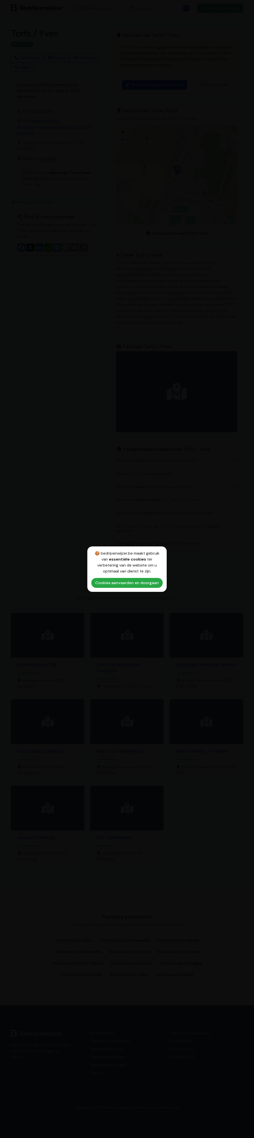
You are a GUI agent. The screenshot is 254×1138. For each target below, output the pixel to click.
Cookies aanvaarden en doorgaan (127, 582)
